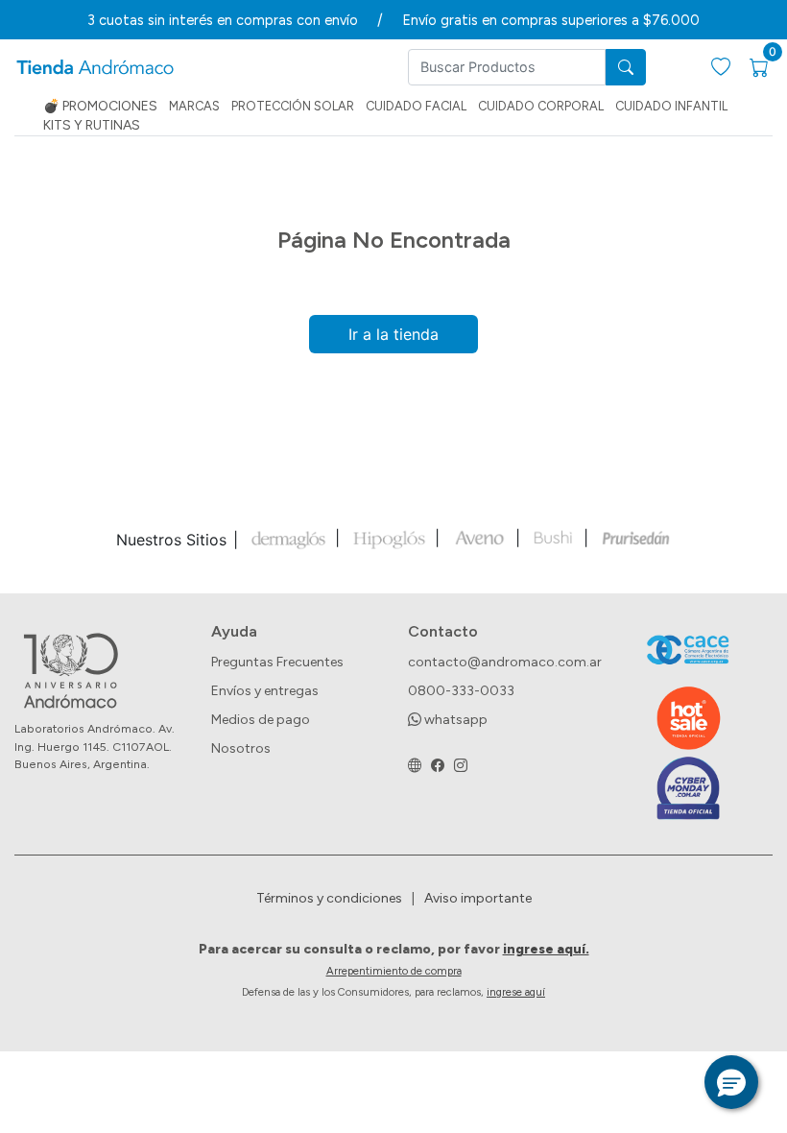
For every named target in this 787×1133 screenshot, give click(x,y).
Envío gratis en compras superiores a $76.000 (551, 20)
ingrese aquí (516, 992)
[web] (414, 766)
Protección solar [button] (292, 106)
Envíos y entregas (265, 691)
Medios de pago (260, 719)
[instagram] (460, 766)
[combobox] (507, 67)
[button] (731, 1082)
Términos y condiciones (329, 898)
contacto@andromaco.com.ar (505, 662)
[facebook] (437, 766)
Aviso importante (478, 898)
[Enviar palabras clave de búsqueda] (626, 67)
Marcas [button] (194, 106)
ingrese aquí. (546, 949)
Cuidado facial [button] (416, 106)
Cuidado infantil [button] (671, 106)
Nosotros (241, 748)
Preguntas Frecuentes (277, 662)
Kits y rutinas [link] (91, 125)
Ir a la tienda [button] (393, 334)
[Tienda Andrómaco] (95, 68)
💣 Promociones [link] (100, 106)
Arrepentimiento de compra (394, 970)
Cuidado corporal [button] (541, 106)
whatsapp (454, 719)
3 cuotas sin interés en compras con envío (222, 20)
